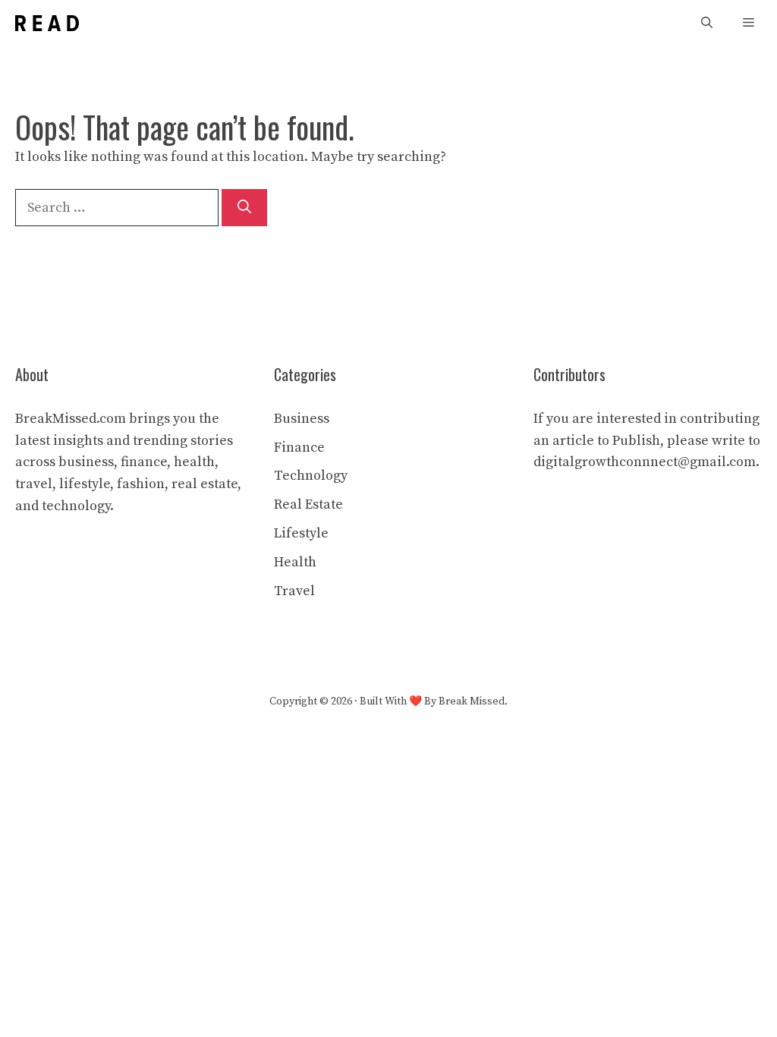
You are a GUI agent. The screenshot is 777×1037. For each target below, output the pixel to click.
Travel (294, 591)
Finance (299, 447)
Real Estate (308, 504)
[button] (707, 23)
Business (301, 418)
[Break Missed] (47, 23)
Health (295, 562)
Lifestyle (301, 533)
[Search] (244, 207)
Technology (311, 475)
